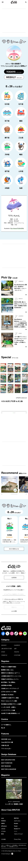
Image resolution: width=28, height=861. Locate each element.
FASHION (17, 645)
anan (2, 818)
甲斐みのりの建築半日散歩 (8, 667)
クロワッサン (17, 821)
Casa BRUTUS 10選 (7, 742)
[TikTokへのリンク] (16, 633)
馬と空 (3, 728)
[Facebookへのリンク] (3, 633)
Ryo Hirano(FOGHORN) (17, 228)
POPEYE (3, 821)
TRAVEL (16, 652)
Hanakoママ (17, 828)
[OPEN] (2, 2)
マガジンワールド (18, 834)
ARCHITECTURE (6, 649)
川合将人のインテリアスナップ (10, 688)
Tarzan (16, 826)
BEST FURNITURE (6, 763)
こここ (15, 831)
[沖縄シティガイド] (9, 484)
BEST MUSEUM (6, 766)
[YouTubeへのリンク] (20, 633)
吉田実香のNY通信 (6, 685)
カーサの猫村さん (6, 725)
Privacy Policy (17, 839)
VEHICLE (4, 655)
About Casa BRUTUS (10, 809)
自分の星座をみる (14, 549)
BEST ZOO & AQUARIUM (8, 769)
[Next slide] (26, 494)
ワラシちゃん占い (6, 748)
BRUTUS (16, 818)
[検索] (26, 2)
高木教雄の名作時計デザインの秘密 (11, 704)
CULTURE (17, 655)
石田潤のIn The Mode (7, 695)
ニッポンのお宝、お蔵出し (8, 707)
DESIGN (3, 645)
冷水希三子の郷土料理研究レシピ (10, 713)
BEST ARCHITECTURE (8, 760)
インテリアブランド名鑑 (8, 710)
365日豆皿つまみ (6, 739)
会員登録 (14, 577)
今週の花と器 (5, 745)
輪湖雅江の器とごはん (7, 670)
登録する (14, 607)
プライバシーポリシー (10, 599)
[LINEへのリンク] (25, 633)
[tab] (14, 72)
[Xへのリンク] (7, 633)
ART (15, 649)
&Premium (4, 826)
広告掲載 (3, 839)
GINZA (3, 823)
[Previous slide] (2, 494)
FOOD (3, 652)
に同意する (13, 599)
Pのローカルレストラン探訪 (9, 701)
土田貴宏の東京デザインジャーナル (11, 676)
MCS (2, 834)
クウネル (3, 831)
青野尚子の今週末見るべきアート (10, 673)
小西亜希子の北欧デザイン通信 (10, 698)
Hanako (16, 823)
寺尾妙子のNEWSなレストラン (10, 679)
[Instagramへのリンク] (12, 633)
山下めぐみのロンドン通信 (8, 691)
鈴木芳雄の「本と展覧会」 (8, 682)
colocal (3, 828)
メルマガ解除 (14, 611)
